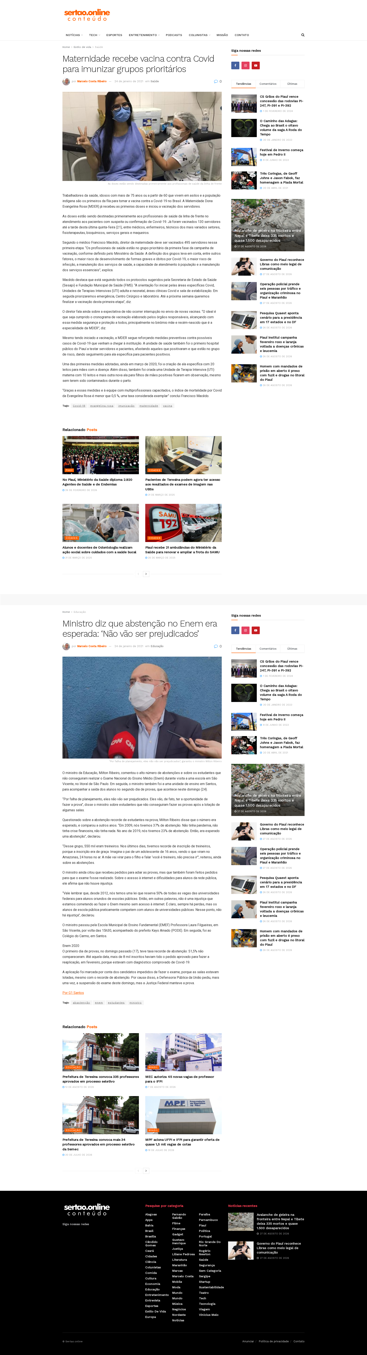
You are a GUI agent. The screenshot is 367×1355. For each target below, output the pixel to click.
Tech (93, 35)
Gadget (177, 1234)
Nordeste (179, 1314)
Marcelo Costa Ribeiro (92, 81)
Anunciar (248, 1341)
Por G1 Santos (73, 993)
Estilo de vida (82, 47)
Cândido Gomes (151, 1243)
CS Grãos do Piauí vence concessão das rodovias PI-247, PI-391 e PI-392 (281, 101)
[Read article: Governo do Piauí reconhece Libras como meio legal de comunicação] (244, 267)
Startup (204, 1281)
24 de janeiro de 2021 (128, 81)
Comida (151, 1272)
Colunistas (198, 35)
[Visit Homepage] (87, 15)
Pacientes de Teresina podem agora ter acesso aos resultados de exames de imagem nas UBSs (182, 484)
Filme (176, 1223)
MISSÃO (222, 35)
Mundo (177, 1292)
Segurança (207, 1265)
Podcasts (174, 35)
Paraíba (204, 1214)
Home (66, 47)
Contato (242, 35)
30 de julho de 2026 (78, 1154)
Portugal (205, 1236)
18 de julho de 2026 (160, 1150)
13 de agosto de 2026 (79, 1087)
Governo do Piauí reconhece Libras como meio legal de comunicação (282, 264)
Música (177, 1303)
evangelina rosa (101, 405)
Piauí (69, 470)
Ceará (149, 1250)
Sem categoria (210, 1270)
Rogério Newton (204, 1252)
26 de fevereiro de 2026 (80, 490)
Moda (176, 1287)
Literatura (179, 1259)
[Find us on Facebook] (235, 65)
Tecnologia (207, 1303)
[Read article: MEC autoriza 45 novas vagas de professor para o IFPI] (183, 1052)
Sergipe (204, 1276)
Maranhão (179, 1265)
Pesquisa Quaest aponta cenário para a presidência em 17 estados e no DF (281, 317)
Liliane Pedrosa (183, 1254)
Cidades (155, 470)
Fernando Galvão (179, 1216)
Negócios (179, 1309)
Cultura (150, 1278)
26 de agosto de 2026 (277, 327)
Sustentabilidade (211, 1287)
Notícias (73, 35)
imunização (126, 405)
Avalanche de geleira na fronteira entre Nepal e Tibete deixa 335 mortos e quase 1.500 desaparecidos (267, 235)
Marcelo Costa (182, 1276)
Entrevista (152, 1300)
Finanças (178, 1228)
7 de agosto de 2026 (161, 1087)
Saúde (99, 47)
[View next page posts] (146, 574)
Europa (150, 1317)
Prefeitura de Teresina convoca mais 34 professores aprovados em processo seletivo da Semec (98, 1144)
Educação (80, 611)
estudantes (116, 1002)
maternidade (149, 405)
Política (204, 1231)
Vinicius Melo (209, 1314)
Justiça (177, 1248)
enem (99, 1002)
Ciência (150, 1261)
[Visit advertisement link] (142, 418)
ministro (136, 1002)
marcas (177, 1270)
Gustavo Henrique (179, 1241)
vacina (167, 405)
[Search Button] (303, 35)
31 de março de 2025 (161, 494)
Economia (152, 1284)
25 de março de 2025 (161, 557)
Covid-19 (79, 405)
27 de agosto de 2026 (251, 246)
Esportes (114, 35)
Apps (148, 1220)
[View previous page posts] (138, 574)
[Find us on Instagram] (245, 65)
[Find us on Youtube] (256, 65)
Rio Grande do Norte (210, 1243)
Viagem (204, 1309)
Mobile (177, 1281)
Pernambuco (208, 1220)
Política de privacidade (274, 1341)
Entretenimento (143, 35)
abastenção (81, 1002)
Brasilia (150, 1236)
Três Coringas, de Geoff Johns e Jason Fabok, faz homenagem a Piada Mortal (281, 178)
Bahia (149, 1225)
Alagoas (151, 1214)
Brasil (153, 1067)
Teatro (204, 1292)
